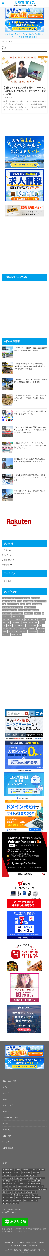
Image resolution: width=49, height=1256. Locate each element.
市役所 (20, 601)
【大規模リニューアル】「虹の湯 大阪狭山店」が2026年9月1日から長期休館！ (30, 380)
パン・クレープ (17, 613)
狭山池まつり (28, 613)
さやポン (37, 613)
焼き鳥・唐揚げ (16, 634)
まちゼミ (5, 607)
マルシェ (41, 631)
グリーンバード (23, 610)
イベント (6, 1087)
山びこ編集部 (8, 1148)
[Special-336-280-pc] (24, 166)
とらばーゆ (7, 555)
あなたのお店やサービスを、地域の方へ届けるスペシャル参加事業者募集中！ (24, 35)
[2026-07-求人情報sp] (24, 17)
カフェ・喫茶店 (31, 625)
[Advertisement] (24, 244)
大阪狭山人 (7, 1129)
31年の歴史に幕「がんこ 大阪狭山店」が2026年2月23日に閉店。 (29, 491)
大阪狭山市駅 (33, 631)
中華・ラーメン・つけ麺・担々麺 (13, 619)
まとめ (5, 1123)
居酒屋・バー (33, 622)
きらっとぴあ (25, 598)
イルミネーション (19, 625)
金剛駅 (5, 631)
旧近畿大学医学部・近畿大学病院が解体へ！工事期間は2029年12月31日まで (29, 460)
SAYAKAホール (16, 622)
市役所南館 (41, 628)
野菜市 (22, 604)
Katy (4, 604)
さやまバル (6, 622)
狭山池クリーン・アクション (18, 631)
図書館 (29, 604)
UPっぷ (41, 622)
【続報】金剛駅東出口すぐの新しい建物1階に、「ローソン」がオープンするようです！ (30, 477)
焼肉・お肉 (23, 628)
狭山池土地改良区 (30, 619)
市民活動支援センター (9, 610)
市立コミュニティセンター (11, 598)
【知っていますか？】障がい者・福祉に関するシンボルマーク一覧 (30, 412)
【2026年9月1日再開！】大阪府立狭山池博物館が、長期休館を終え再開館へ (30, 349)
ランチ (9, 625)
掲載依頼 (7, 1242)
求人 (14, 1242)
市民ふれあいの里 (18, 616)
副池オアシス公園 (12, 604)
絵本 (39, 625)
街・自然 (6, 1141)
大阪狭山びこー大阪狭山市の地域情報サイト (26, 1250)
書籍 (35, 601)
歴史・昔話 (7, 1135)
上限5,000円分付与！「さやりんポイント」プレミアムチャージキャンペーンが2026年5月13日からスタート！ (30, 445)
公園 (4, 625)
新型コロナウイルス (16, 607)
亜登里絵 (13, 601)
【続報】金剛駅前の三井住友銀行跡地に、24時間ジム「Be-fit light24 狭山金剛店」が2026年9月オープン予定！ (30, 366)
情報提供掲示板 (31, 1242)
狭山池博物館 (34, 610)
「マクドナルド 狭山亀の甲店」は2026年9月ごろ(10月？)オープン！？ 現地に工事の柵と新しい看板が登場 (30, 429)
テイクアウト (7, 616)
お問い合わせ (33, 1245)
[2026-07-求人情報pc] (24, 199)
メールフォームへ (9, 1212)
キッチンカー (7, 613)
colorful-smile (35, 598)
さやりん (5, 601)
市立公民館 (42, 601)
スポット (6, 1111)
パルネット (6, 634)
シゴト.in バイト (9, 559)
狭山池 (25, 622)
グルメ (5, 1099)
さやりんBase (37, 604)
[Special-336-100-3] (24, 30)
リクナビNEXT (8, 564)
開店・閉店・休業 (9, 1081)
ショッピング (8, 1105)
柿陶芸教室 (32, 628)
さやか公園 (41, 619)
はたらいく (7, 550)
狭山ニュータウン (29, 607)
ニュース (6, 1093)
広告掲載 (21, 1242)
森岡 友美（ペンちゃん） (10, 628)
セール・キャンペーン (11, 1117)
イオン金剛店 (28, 601)
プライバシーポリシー (19, 1245)
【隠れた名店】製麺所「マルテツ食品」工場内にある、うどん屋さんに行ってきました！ (30, 398)
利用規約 (41, 1242)
